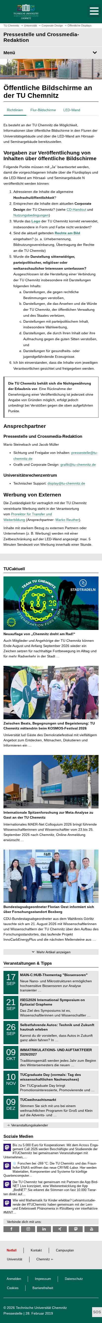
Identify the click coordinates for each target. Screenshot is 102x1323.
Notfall (12, 1250)
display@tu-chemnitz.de (66, 483)
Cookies (13, 1288)
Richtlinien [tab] (15, 110)
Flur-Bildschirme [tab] (43, 110)
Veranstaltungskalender (29, 1125)
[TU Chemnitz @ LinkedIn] (44, 1229)
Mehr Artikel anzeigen (54, 952)
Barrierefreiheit (42, 1288)
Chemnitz (43, 1259)
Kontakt (36, 1250)
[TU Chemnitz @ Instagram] (28, 1229)
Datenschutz (74, 1279)
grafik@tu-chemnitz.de (78, 465)
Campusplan (65, 1250)
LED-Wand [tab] (71, 110)
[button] (89, 11)
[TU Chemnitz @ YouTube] (91, 1229)
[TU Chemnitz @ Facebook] (11, 1229)
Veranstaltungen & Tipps (27, 963)
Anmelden (14, 1279)
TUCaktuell (14, 569)
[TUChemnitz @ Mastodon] (76, 1229)
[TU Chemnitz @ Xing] (60, 1229)
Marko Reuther (67, 520)
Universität (14, 1259)
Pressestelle (13, 1313)
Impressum (43, 1279)
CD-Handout (76, 209)
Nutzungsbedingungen (31, 215)
